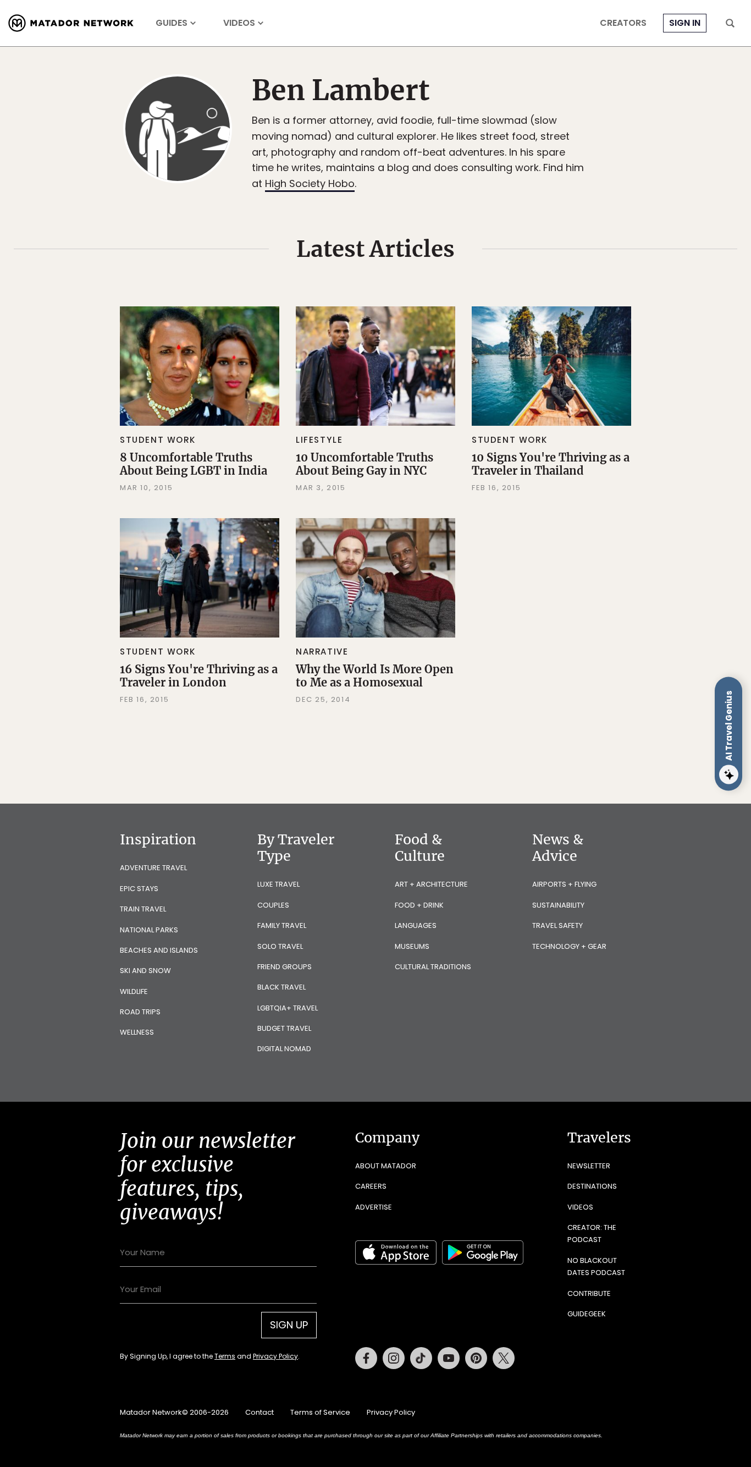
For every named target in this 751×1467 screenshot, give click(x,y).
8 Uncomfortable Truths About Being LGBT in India (193, 463)
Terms (224, 1356)
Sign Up (289, 1325)
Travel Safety (557, 925)
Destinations (592, 1186)
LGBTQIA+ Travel (287, 1008)
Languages (416, 925)
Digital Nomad (284, 1048)
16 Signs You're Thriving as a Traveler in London (199, 675)
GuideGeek (586, 1314)
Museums (412, 946)
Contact (259, 1412)
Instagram (394, 1358)
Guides (171, 23)
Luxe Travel (278, 884)
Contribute (589, 1293)
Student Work (157, 440)
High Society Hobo (310, 183)
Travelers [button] (599, 1137)
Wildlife (134, 991)
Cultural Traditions (433, 966)
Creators (623, 23)
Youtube (449, 1358)
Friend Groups (284, 966)
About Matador (385, 1166)
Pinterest (476, 1358)
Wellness (137, 1032)
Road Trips (140, 1012)
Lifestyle (319, 440)
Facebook (366, 1358)
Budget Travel (284, 1028)
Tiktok (421, 1358)
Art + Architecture (431, 884)
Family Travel (281, 925)
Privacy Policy (275, 1356)
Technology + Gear (569, 946)
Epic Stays (139, 888)
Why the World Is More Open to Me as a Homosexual (375, 675)
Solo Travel (280, 946)
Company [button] (387, 1137)
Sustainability (558, 905)
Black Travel (281, 987)
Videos (239, 23)
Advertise (373, 1207)
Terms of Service (320, 1412)
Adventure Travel (153, 867)
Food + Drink (419, 905)
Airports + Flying (564, 884)
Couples (273, 905)
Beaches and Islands (159, 950)
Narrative (322, 651)
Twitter (504, 1358)
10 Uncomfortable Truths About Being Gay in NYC (364, 463)
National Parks (149, 930)
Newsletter (588, 1166)
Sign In (684, 23)
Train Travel (143, 909)
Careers (370, 1186)
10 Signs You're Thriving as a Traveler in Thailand (550, 463)
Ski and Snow (145, 970)
